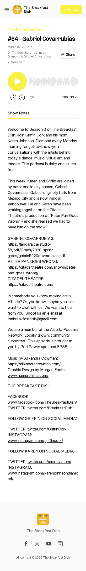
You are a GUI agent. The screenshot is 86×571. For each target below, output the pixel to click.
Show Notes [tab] (18, 113)
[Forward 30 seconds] (22, 97)
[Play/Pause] (17, 81)
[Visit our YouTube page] (48, 543)
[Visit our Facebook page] (25, 543)
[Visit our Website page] (60, 543)
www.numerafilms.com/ (28, 375)
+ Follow (71, 9)
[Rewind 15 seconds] (13, 97)
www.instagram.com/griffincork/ (35, 440)
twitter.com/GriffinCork (46, 429)
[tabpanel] (43, 306)
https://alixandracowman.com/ (34, 364)
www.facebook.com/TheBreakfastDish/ (42, 402)
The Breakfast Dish (36, 10)
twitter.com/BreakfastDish (49, 408)
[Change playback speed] (32, 97)
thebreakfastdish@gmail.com (32, 319)
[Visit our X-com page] (37, 543)
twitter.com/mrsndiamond (49, 461)
